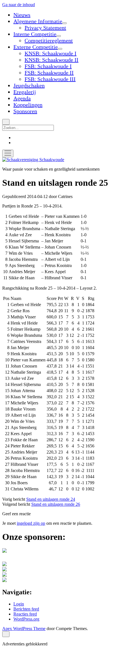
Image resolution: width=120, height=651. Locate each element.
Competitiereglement (49, 40)
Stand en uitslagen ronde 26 (55, 504)
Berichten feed (26, 609)
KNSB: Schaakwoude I (50, 53)
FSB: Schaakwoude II (49, 73)
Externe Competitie (35, 47)
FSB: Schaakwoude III (50, 79)
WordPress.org (26, 619)
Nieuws (21, 15)
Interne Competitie (34, 34)
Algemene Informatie (37, 21)
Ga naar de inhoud (18, 4)
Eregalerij (24, 92)
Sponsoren (25, 111)
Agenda (22, 98)
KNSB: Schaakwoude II (51, 60)
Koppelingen (27, 105)
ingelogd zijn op (31, 523)
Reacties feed (25, 614)
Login (18, 604)
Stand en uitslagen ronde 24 (50, 499)
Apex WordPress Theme (23, 628)
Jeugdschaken (29, 85)
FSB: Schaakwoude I (48, 66)
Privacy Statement (45, 28)
